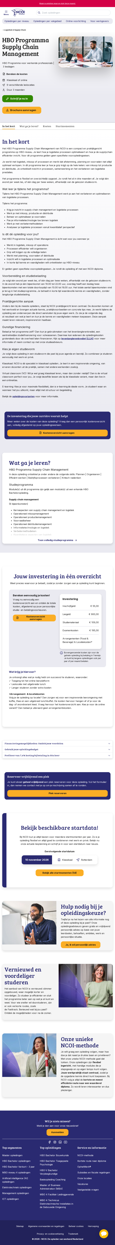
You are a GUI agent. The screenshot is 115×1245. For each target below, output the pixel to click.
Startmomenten (65, 126)
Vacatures (82, 1184)
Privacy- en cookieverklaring (50, 1234)
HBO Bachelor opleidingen (16, 1161)
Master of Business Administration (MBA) (51, 1187)
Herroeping (93, 1226)
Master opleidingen (12, 1155)
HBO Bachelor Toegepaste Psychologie (54, 1163)
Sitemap (20, 1226)
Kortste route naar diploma (91, 1161)
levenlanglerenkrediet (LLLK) (77, 338)
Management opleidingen (15, 1193)
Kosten (47, 126)
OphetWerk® (84, 1166)
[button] (103, 1233)
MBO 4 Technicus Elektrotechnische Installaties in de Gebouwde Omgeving (56, 1204)
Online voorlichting (76, 21)
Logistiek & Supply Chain (15, 30)
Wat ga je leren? (28, 126)
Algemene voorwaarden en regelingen (46, 1226)
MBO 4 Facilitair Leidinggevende (57, 1194)
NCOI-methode (85, 1155)
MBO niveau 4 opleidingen (16, 1172)
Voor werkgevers (99, 21)
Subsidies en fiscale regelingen (93, 1172)
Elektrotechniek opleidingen (17, 1187)
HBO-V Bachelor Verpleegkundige (49, 1172)
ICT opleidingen (10, 1199)
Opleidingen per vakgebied (47, 21)
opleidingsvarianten (23, 396)
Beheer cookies (76, 1226)
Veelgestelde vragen (88, 1189)
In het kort (8, 126)
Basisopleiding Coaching (52, 1179)
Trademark (73, 1234)
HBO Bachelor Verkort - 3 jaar (18, 1166)
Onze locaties (84, 1178)
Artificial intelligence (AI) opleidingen (15, 1180)
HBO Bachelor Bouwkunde (54, 1155)
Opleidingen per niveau (16, 21)
